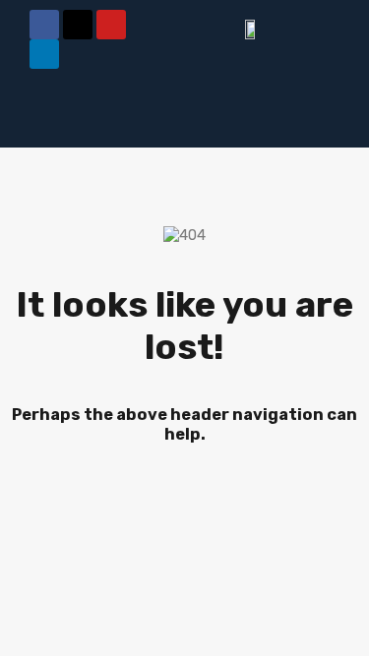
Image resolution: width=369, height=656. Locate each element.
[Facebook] (44, 24)
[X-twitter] (77, 24)
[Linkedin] (44, 54)
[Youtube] (111, 24)
